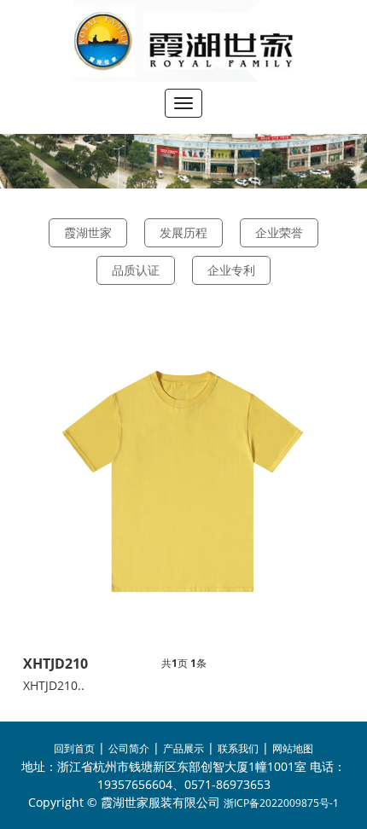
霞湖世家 (88, 232)
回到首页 (74, 748)
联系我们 (238, 748)
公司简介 (128, 748)
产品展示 (183, 748)
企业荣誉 (279, 232)
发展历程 (183, 232)
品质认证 (136, 270)
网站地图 (292, 748)
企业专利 (231, 270)
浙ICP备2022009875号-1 (281, 803)
